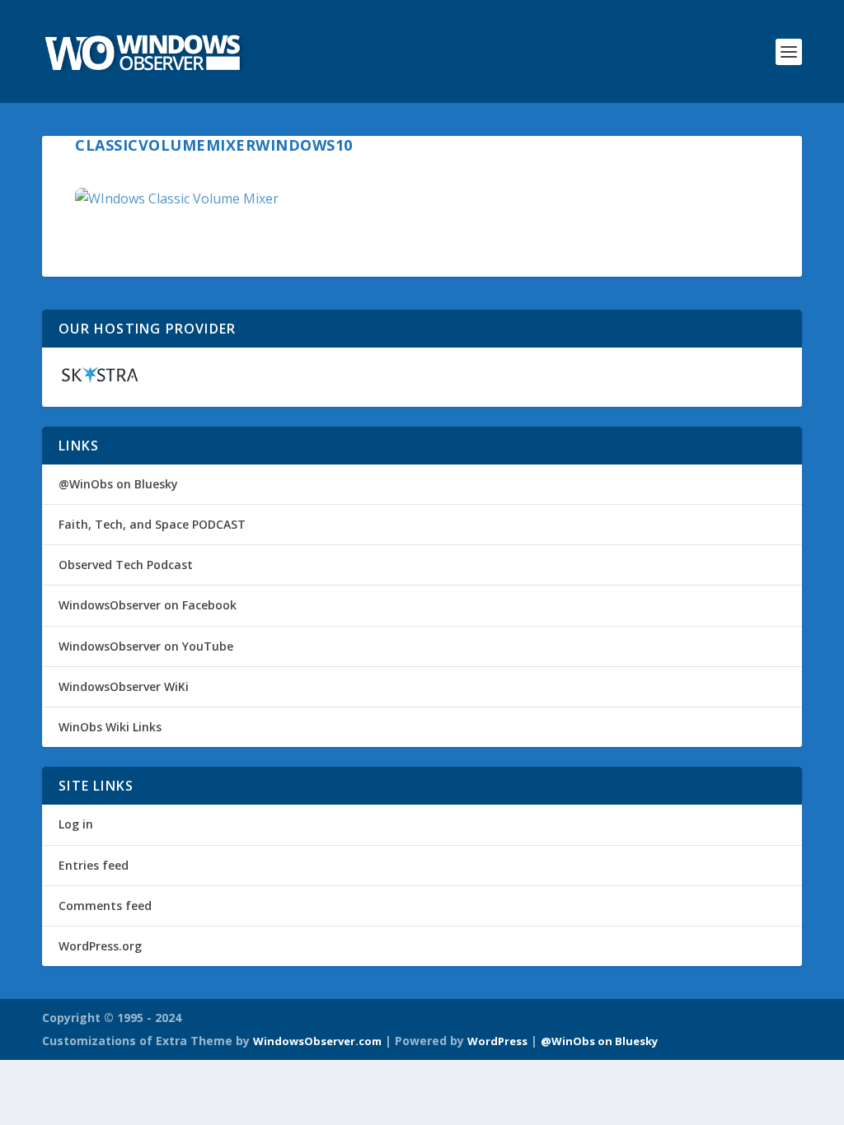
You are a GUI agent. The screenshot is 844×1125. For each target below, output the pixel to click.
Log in (76, 824)
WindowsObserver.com (317, 1041)
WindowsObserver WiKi (124, 686)
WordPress (497, 1041)
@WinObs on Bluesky (118, 484)
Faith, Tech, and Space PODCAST (152, 524)
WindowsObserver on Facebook (148, 605)
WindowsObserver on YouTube (146, 646)
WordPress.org (100, 946)
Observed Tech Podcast (126, 564)
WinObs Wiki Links (110, 727)
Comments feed (105, 905)
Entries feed (94, 865)
